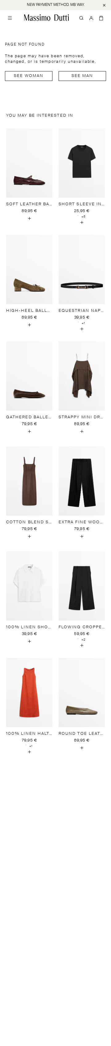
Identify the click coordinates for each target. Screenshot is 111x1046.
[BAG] (101, 17)
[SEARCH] (81, 17)
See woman (29, 76)
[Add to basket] (29, 218)
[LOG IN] (91, 17)
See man (82, 76)
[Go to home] (46, 17)
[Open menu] (10, 17)
